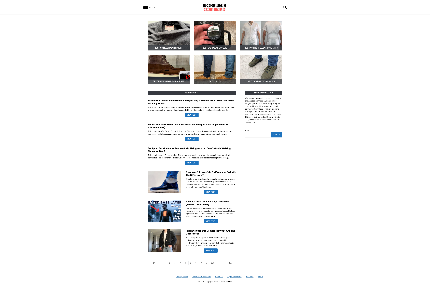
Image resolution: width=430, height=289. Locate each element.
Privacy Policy (182, 277)
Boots (260, 277)
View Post (191, 115)
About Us (219, 277)
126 (213, 263)
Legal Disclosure (234, 277)
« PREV (153, 263)
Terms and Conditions (201, 277)
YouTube (250, 277)
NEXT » (231, 263)
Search (248, 131)
